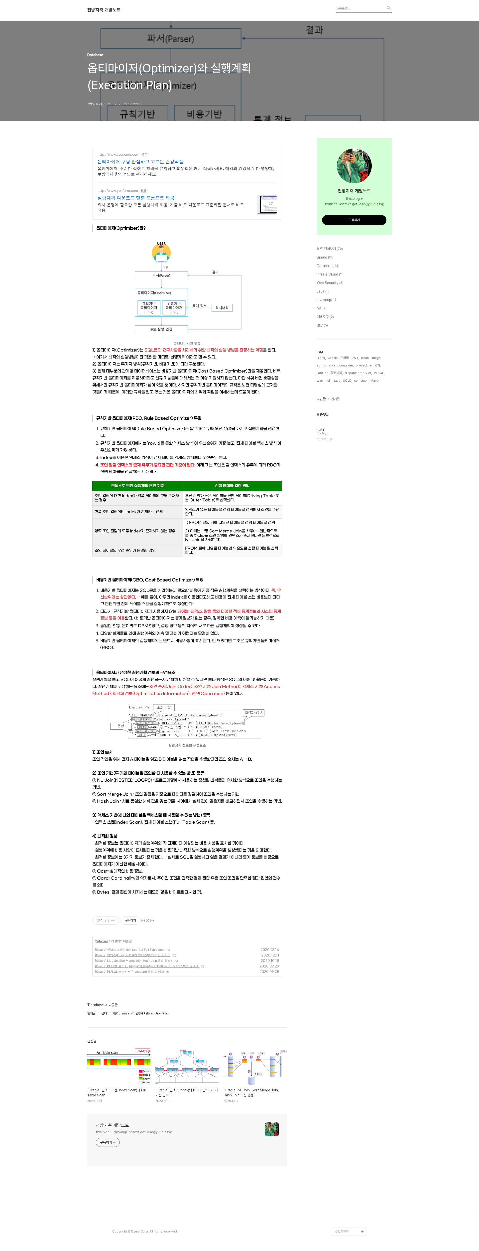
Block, (321, 358)
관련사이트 (342, 1231)
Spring (325, 257)
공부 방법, (336, 373)
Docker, (322, 373)
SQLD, (347, 380)
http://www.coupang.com (118, 154)
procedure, (364, 365)
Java (323, 291)
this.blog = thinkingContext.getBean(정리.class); (134, 1132)
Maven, (375, 380)
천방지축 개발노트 (103, 9)
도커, (377, 365)
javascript (327, 300)
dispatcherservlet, (358, 373)
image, (376, 358)
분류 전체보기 (330, 249)
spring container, (341, 365)
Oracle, (333, 358)
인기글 (335, 399)
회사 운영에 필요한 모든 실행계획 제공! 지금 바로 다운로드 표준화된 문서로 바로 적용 (171, 207)
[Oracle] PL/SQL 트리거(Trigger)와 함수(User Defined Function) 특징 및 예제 (147, 966)
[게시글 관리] (113, 920)
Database (102, 941)
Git (321, 308)
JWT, (355, 358)
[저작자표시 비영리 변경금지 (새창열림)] (147, 921)
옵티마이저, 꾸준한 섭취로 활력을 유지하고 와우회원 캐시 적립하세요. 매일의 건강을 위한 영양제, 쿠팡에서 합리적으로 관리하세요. (186, 171)
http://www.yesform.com (118, 190)
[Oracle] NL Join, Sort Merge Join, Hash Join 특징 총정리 (134, 960)
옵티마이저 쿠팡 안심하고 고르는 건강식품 (140, 161)
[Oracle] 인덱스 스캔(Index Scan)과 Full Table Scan (130, 949)
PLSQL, (379, 373)
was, (320, 380)
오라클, (345, 358)
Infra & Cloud (330, 274)
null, (328, 380)
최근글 (321, 399)
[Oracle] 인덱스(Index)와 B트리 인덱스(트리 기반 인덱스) (133, 955)
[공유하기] (107, 920)
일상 (322, 325)
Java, (337, 380)
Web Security (330, 283)
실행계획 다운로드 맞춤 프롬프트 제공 (136, 197)
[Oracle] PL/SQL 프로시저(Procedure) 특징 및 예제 (129, 971)
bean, (365, 358)
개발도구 (325, 317)
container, (361, 380)
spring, (322, 365)
